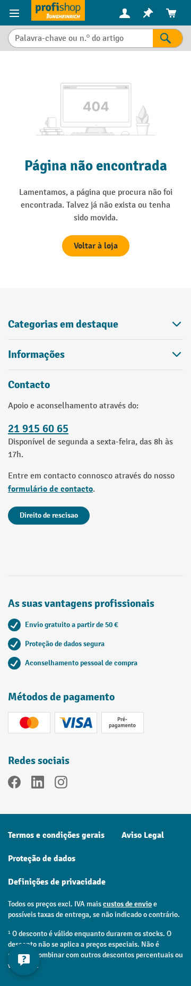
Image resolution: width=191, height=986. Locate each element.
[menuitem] (124, 13)
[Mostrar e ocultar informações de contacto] (24, 959)
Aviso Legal (142, 835)
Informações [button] (36, 354)
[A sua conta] (124, 12)
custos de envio (127, 903)
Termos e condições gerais (56, 835)
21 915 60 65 (38, 428)
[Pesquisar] (168, 38)
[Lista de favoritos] (148, 13)
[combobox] (80, 38)
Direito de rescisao (49, 515)
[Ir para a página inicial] (58, 10)
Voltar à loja (96, 246)
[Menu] (15, 12)
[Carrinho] (171, 13)
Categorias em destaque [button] (63, 324)
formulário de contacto (50, 489)
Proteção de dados (41, 858)
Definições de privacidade (57, 882)
